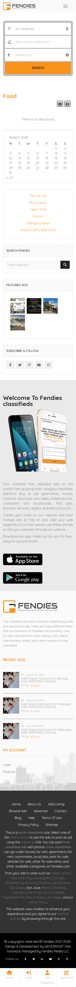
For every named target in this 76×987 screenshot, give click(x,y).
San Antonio (61, 883)
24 (10, 168)
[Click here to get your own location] (67, 55)
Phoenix (44, 883)
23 (65, 163)
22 (56, 163)
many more (37, 902)
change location (38, 223)
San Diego (17, 888)
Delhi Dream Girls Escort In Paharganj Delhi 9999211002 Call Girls (46, 705)
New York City (21, 878)
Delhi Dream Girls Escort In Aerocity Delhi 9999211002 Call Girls (44, 680)
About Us (34, 804)
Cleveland (58, 888)
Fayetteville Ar (13, 897)
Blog (18, 818)
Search (38, 68)
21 (46, 163)
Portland (57, 892)
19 (28, 163)
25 (19, 168)
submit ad (28, 842)
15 (56, 158)
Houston (31, 883)
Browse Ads (18, 811)
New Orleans (35, 897)
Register (9, 772)
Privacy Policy (28, 825)
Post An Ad (38, 196)
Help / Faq (38, 209)
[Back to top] (63, 962)
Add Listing (56, 804)
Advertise (41, 811)
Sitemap (52, 825)
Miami (45, 888)
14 (46, 158)
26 (28, 168)
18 (19, 163)
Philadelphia (14, 883)
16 (65, 158)
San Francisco (38, 892)
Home (16, 804)
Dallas (55, 873)
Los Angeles (42, 878)
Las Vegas (54, 897)
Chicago (58, 878)
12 (28, 158)
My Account (38, 203)
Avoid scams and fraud (38, 230)
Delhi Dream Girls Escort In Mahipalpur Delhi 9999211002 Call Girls (46, 731)
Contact (61, 811)
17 (10, 163)
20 (37, 163)
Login (7, 765)
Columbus (19, 892)
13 (37, 158)
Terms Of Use (52, 818)
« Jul (9, 177)
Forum (38, 216)
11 (19, 158)
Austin (66, 873)
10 (10, 158)
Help (31, 818)
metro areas (19, 837)
